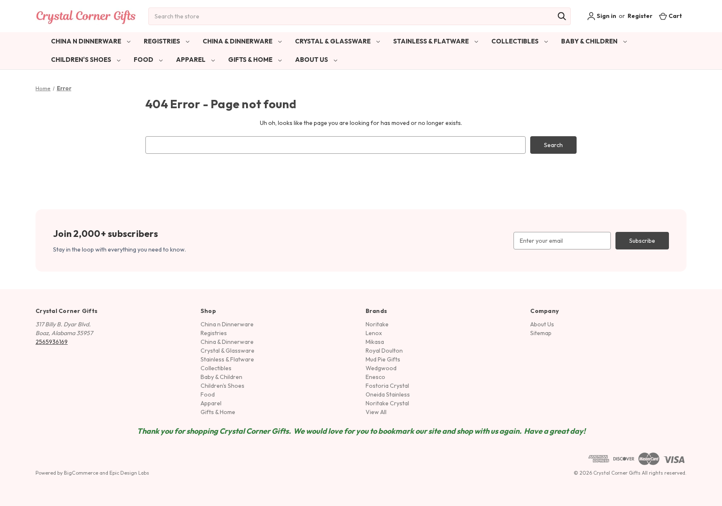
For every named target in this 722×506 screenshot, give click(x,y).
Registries (162, 41)
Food (144, 60)
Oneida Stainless (388, 394)
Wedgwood (381, 368)
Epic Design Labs (129, 473)
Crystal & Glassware (333, 41)
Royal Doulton (384, 350)
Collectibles (515, 41)
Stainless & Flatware (431, 41)
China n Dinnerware (86, 41)
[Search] (562, 16)
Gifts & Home (251, 60)
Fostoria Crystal (387, 385)
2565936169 (52, 342)
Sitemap (541, 333)
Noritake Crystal (387, 403)
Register (640, 16)
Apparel (191, 60)
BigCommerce (81, 473)
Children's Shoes (81, 60)
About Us (312, 60)
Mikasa (375, 342)
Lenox (374, 333)
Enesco (375, 377)
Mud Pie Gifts (383, 359)
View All (376, 412)
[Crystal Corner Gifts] (86, 16)
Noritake (377, 324)
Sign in (605, 16)
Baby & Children (590, 41)
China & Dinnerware (238, 41)
